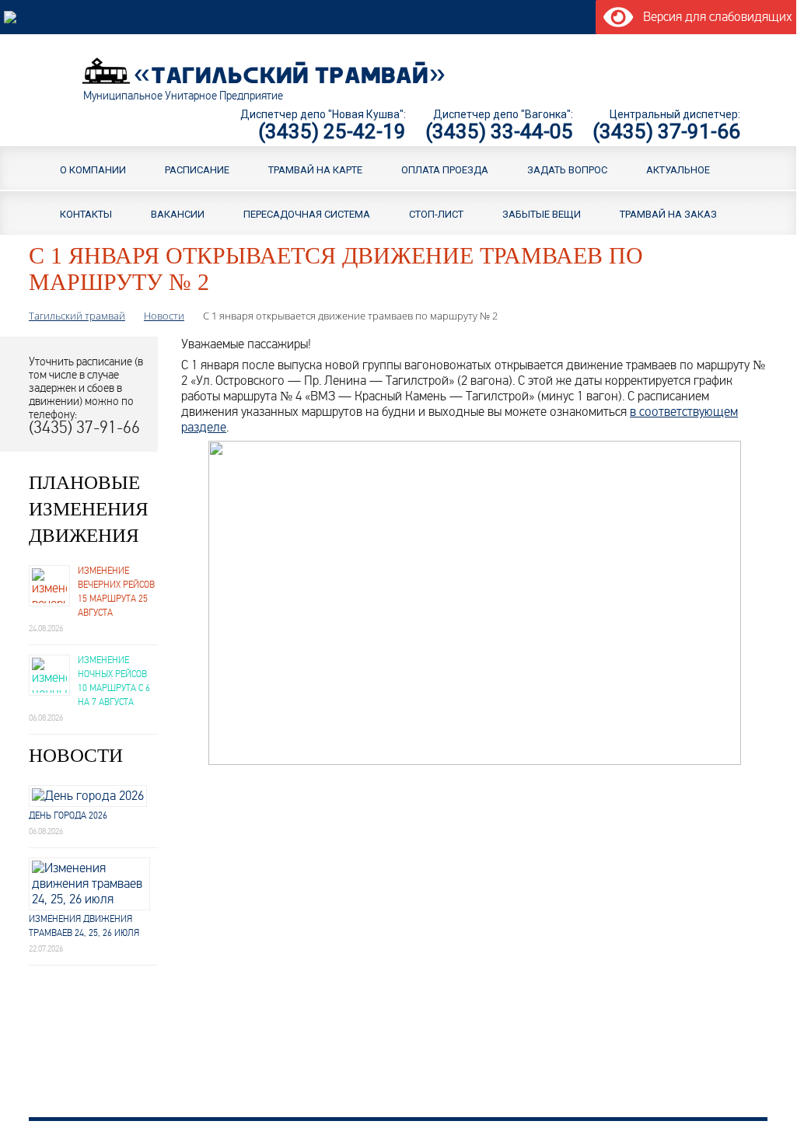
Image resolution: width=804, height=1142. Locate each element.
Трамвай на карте (315, 169)
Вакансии (177, 213)
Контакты (86, 213)
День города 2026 (68, 815)
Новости (164, 316)
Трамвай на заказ (668, 213)
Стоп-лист (436, 213)
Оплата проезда (444, 169)
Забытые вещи (541, 213)
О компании (93, 169)
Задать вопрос (567, 169)
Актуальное (678, 169)
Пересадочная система (306, 213)
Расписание (197, 169)
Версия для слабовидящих (715, 17)
